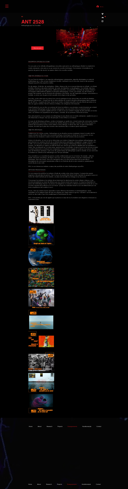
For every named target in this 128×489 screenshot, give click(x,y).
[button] (6, 6)
